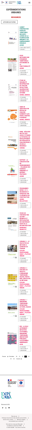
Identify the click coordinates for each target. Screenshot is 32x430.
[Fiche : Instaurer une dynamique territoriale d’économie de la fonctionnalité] (9, 65)
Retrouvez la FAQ (5, 404)
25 (10, 358)
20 (16, 356)
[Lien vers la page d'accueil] (16, 383)
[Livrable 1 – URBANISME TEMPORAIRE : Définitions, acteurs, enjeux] (9, 310)
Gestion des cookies (8, 419)
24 (28, 356)
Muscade (20, 424)
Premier (4, 356)
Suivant (18, 358)
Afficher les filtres (9, 22)
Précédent (11, 356)
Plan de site (14, 416)
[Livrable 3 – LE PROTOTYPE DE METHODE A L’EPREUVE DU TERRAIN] (9, 252)
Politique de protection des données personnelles (14, 418)
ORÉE (20, 425)
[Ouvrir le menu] (29, 2)
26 (14, 358)
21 (19, 356)
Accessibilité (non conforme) (16, 421)
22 (22, 356)
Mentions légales (21, 419)
